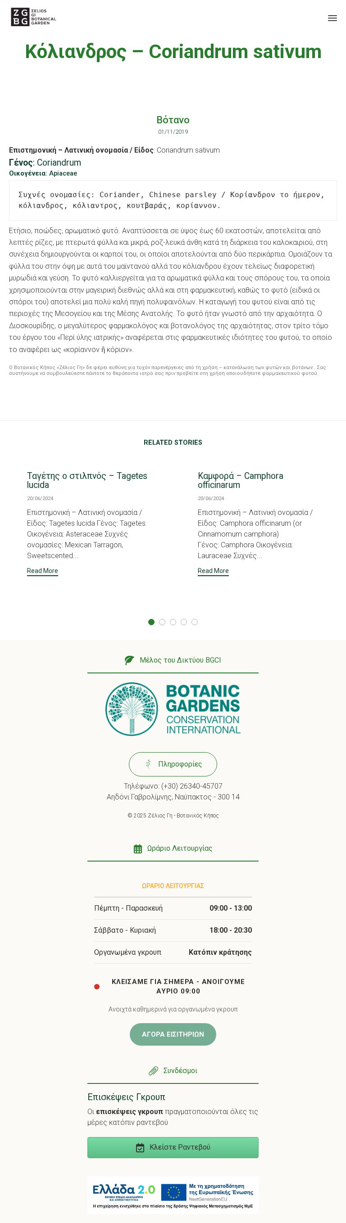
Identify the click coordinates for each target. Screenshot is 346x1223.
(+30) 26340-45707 (192, 786)
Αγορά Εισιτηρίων (173, 1034)
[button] (42, 572)
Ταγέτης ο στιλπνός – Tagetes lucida (87, 480)
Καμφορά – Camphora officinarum (240, 480)
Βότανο (173, 120)
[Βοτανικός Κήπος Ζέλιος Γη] (33, 17)
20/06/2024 (40, 498)
